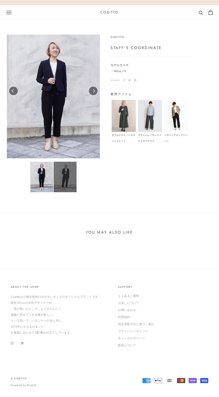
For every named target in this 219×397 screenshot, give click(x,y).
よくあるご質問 (128, 296)
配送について (127, 345)
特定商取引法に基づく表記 (136, 324)
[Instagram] (12, 343)
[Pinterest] (135, 80)
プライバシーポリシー (133, 331)
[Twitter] (129, 80)
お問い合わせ (127, 310)
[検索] (201, 12)
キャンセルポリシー (131, 338)
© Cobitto (19, 378)
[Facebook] (124, 80)
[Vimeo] (22, 343)
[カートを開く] (211, 12)
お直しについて (128, 303)
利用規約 (124, 317)
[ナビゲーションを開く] (9, 12)
